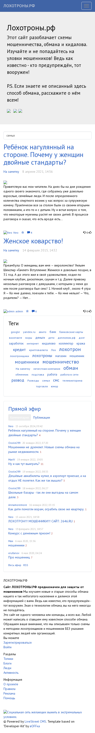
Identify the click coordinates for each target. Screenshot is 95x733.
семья (46, 380)
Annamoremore (17, 505)
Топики (8, 659)
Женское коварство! (33, 240)
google (15, 332)
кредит (19, 349)
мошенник (77, 356)
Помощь (9, 698)
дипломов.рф (66, 337)
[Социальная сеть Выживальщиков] (47, 714)
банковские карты (71, 332)
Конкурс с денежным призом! (29, 533)
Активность (10, 672)
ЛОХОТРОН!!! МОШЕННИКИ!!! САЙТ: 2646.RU (40, 521)
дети (51, 337)
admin (19, 311)
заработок (16, 343)
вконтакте (15, 337)
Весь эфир (14, 565)
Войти (7, 647)
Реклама (9, 693)
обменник (21, 374)
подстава (38, 374)
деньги (40, 337)
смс (56, 380)
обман (70, 368)
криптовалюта (38, 350)
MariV (11, 459)
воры (28, 337)
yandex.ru (29, 332)
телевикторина (72, 380)
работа (52, 374)
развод (18, 380)
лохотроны (42, 355)
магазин (60, 356)
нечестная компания (46, 368)
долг (82, 337)
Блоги (7, 663)
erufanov (13, 553)
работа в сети (69, 374)
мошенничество (60, 361)
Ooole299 (14, 443)
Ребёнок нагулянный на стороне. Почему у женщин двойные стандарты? (43, 154)
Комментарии (19, 417)
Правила (9, 689)
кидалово (49, 343)
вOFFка (35, 726)
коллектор (66, 343)
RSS (25, 565)
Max (10, 541)
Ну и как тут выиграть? (24, 464)
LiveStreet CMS (35, 721)
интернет (33, 343)
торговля (42, 386)
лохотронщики (19, 356)
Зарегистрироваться (17, 642)
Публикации (41, 417)
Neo (15, 232)
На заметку (11, 171)
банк (53, 332)
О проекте (10, 684)
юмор (54, 386)
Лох (53, 350)
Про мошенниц (19, 557)
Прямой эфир (24, 408)
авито (42, 332)
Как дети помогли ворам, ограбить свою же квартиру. (46, 509)
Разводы (33, 380)
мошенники (27, 362)
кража (81, 343)
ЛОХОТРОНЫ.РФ (19, 5)
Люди (7, 668)
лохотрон (70, 349)
